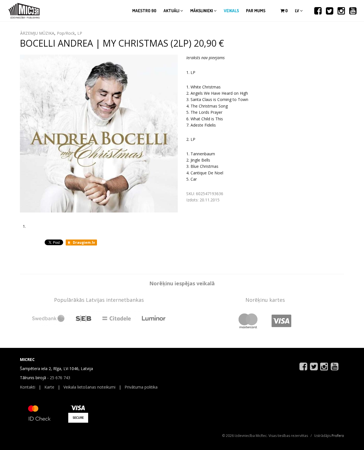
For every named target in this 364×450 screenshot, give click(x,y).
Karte (49, 387)
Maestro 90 (144, 10)
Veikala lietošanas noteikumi (89, 387)
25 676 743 (60, 377)
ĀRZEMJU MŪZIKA (37, 33)
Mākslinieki (202, 10)
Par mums (255, 10)
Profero (338, 435)
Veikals (231, 10)
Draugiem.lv (83, 242)
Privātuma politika (141, 387)
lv (297, 10)
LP (79, 33)
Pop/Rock (66, 33)
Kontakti (27, 387)
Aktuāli (172, 10)
